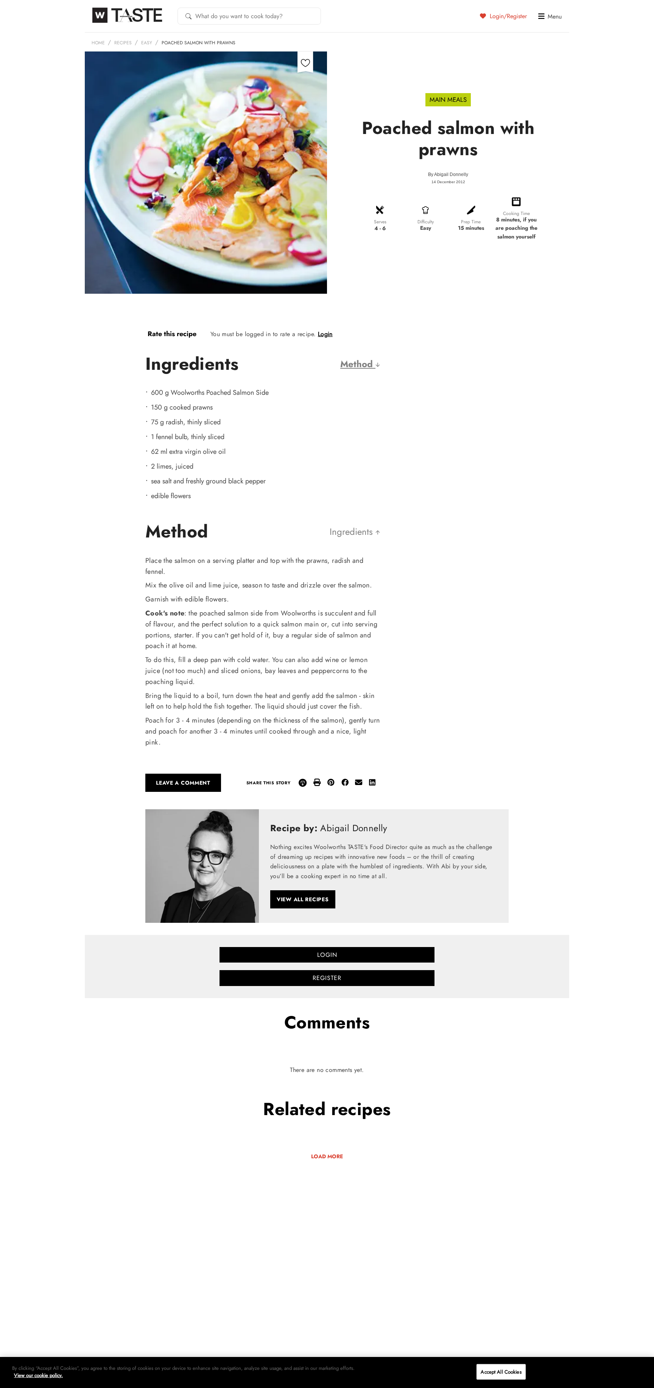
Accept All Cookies (501, 1372)
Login (325, 334)
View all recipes (303, 899)
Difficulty (425, 221)
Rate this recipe (172, 334)
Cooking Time (516, 213)
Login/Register (507, 16)
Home (98, 42)
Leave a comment (183, 783)
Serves (380, 221)
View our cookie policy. (38, 1375)
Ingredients (352, 532)
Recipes (123, 42)
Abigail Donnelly (451, 174)
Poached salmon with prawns (198, 42)
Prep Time (471, 221)
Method (357, 364)
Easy (146, 42)
